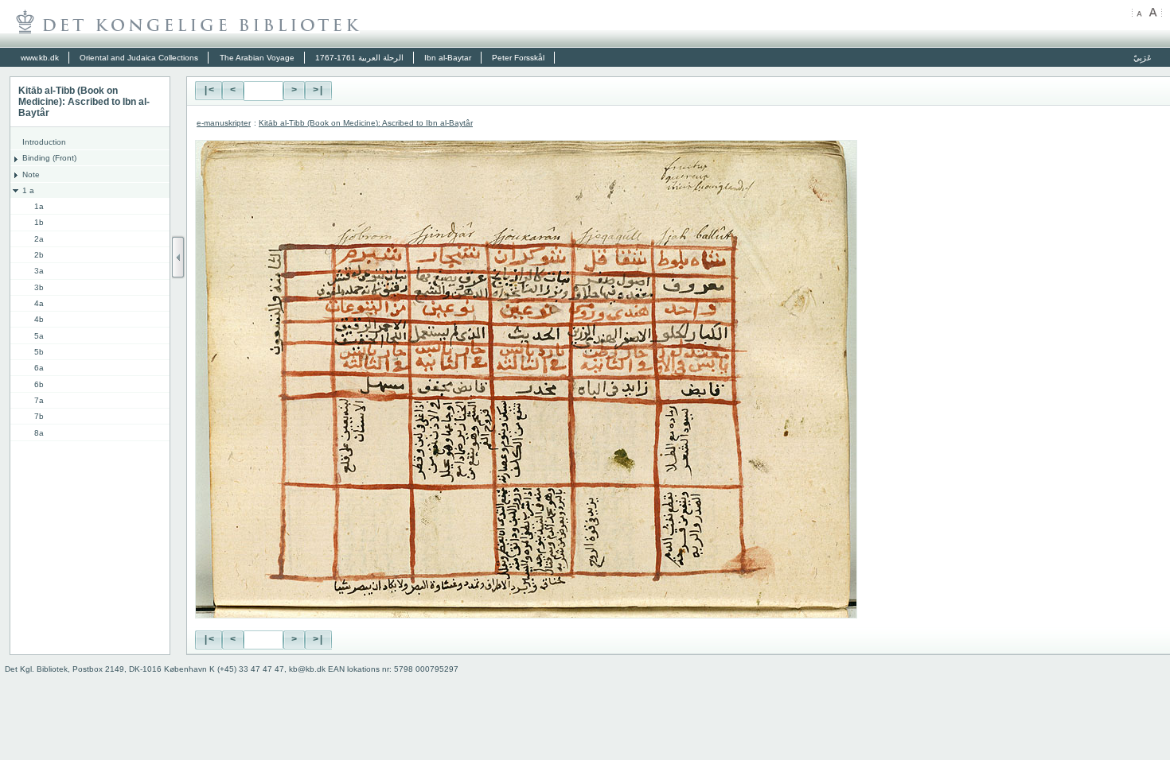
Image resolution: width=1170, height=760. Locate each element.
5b (39, 351)
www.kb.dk (40, 57)
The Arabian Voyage (257, 57)
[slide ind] (178, 257)
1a (39, 206)
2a (39, 239)
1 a (28, 190)
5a (39, 336)
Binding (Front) (49, 157)
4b (39, 319)
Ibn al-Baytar (447, 57)
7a (39, 400)
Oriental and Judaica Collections (139, 57)
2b (39, 254)
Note (31, 174)
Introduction (44, 142)
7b (39, 416)
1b (39, 222)
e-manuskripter (224, 122)
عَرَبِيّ (1142, 57)
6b (39, 384)
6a (39, 367)
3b (39, 287)
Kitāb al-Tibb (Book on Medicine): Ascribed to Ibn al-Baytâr (366, 122)
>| (318, 90)
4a (39, 303)
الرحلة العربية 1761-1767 (359, 57)
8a (39, 432)
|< (208, 90)
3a (39, 270)
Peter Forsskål (518, 57)
